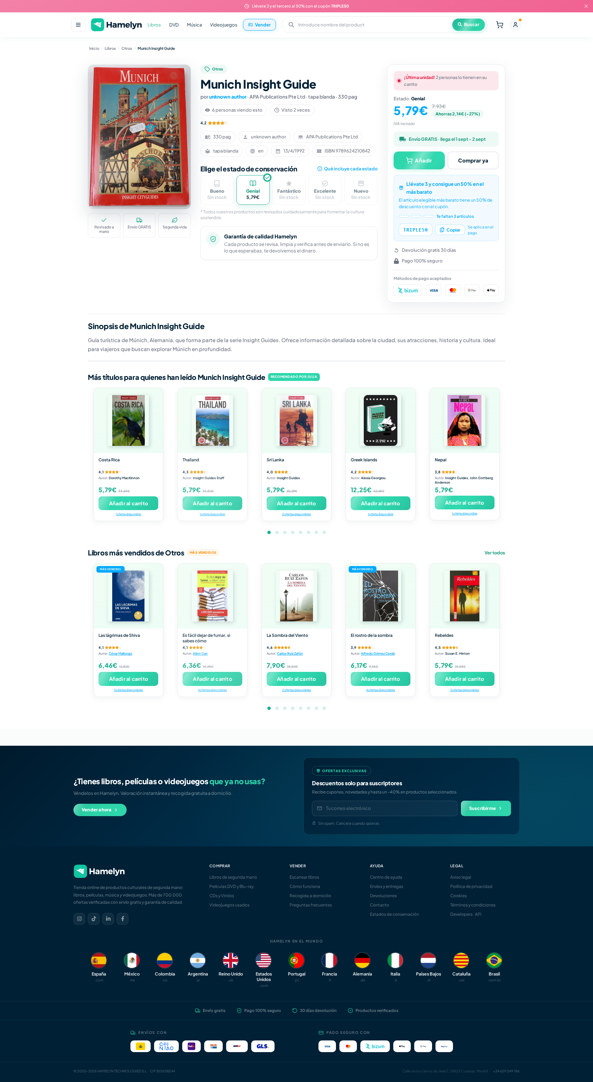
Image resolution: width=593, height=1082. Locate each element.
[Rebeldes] (464, 596)
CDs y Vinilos (221, 895)
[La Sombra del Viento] (296, 596)
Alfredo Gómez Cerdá (378, 653)
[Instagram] (79, 919)
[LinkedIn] (108, 919)
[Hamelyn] (116, 25)
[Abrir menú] (78, 25)
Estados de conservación (394, 914)
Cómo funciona (305, 886)
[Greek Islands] (380, 420)
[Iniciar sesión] (515, 25)
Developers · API (465, 914)
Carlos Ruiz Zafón (290, 653)
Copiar (453, 230)
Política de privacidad (471, 886)
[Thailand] (212, 420)
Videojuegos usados (229, 905)
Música (194, 24)
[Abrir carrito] (500, 25)
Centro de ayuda (386, 877)
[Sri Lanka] (296, 420)
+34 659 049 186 (506, 1071)
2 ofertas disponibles (296, 514)
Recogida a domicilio (310, 895)
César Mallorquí (120, 653)
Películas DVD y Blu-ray (231, 886)
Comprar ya (473, 160)
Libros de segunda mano (233, 877)
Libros (154, 24)
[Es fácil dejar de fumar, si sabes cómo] (212, 596)
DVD (174, 24)
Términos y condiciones (473, 905)
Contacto (379, 905)
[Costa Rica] (128, 420)
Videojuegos (223, 24)
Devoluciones (383, 895)
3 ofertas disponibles (128, 690)
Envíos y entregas (386, 886)
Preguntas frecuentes (311, 905)
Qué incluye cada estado (350, 168)
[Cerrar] (586, 6)
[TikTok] (94, 919)
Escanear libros (304, 877)
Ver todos (495, 552)
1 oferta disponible (128, 514)
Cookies (458, 895)
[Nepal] (464, 420)
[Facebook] (122, 919)
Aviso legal (460, 877)
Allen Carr (200, 653)
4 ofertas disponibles (212, 690)
